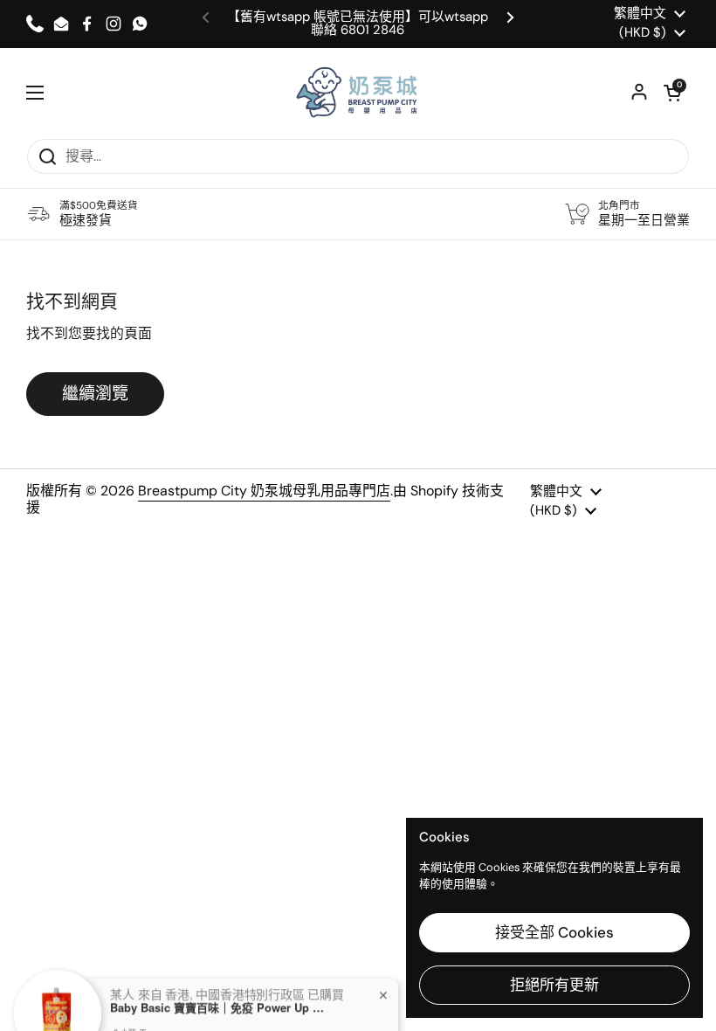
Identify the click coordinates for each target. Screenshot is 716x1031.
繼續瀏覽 (95, 394)
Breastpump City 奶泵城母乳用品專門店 (264, 490)
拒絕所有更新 (554, 984)
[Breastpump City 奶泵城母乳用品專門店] (358, 93)
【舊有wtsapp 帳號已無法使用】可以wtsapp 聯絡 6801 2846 (357, 23)
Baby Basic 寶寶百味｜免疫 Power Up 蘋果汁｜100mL (219, 986)
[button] (672, 92)
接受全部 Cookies (554, 932)
